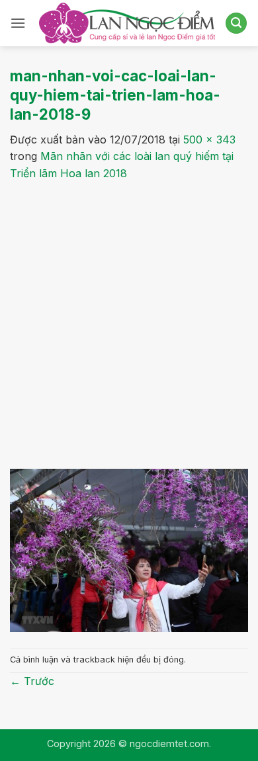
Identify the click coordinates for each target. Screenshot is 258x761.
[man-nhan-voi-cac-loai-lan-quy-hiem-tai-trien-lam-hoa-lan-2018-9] (129, 549)
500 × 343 (209, 139)
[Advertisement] (129, 317)
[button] (18, 23)
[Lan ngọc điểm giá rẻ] (127, 23)
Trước (32, 681)
